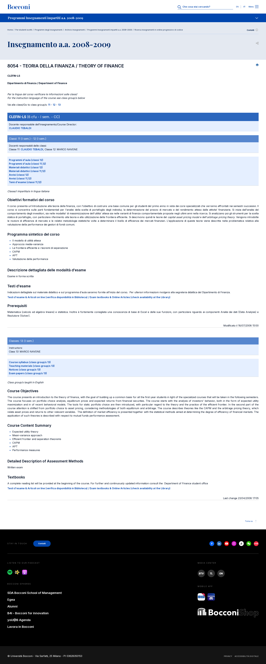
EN (237, 7)
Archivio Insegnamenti (75, 30)
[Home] (18, 7)
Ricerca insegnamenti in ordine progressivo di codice (159, 30)
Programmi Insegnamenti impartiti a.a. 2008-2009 (109, 30)
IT (244, 7)
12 (54, 104)
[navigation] (133, 18)
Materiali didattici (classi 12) (26, 167)
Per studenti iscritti (23, 30)
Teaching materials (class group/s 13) (32, 365)
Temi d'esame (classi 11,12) (25, 182)
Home (10, 30)
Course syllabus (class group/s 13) (30, 362)
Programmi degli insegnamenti (48, 30)
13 (59, 104)
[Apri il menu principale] (257, 7)
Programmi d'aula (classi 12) (26, 160)
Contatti (250, 30)
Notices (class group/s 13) (25, 369)
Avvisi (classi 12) (19, 174)
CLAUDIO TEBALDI (20, 128)
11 (49, 104)
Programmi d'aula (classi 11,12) (27, 163)
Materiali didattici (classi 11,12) (27, 171)
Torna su (249, 521)
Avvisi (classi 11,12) (20, 178)
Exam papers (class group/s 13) (28, 373)
